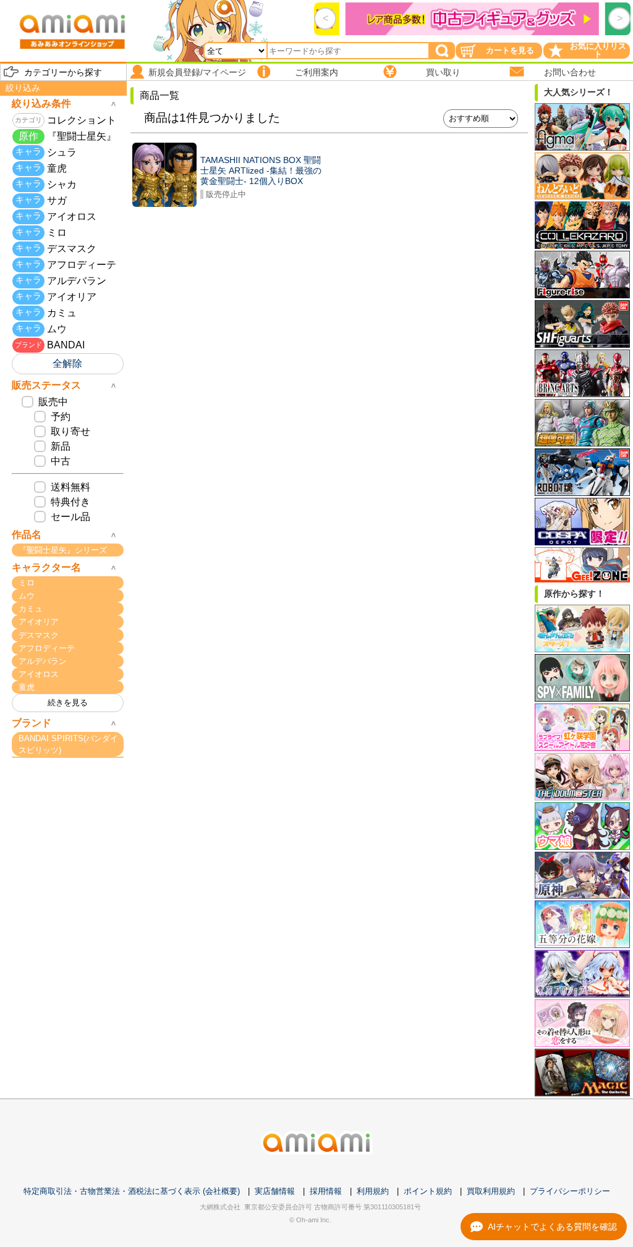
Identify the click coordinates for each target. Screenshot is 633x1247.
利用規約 (373, 1191)
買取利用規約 (491, 1191)
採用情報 (326, 1191)
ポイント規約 (428, 1191)
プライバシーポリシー (570, 1191)
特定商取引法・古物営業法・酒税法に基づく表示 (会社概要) (131, 1191)
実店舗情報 (275, 1191)
